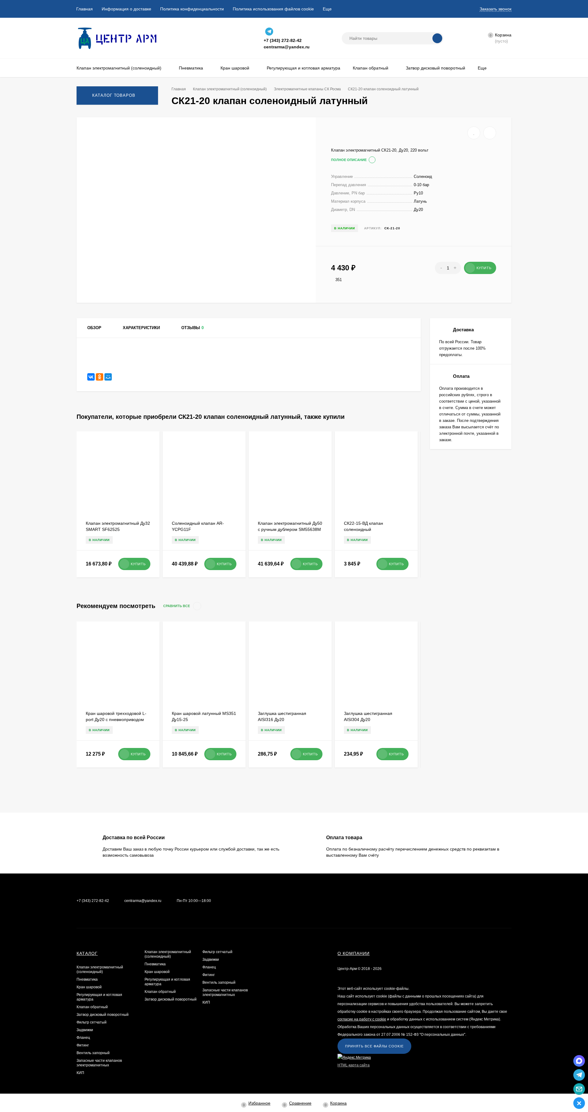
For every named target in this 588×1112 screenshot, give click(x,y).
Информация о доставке (126, 8)
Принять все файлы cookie (374, 1046)
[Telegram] (269, 32)
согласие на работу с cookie (361, 1019)
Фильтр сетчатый (92, 1022)
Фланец (83, 1037)
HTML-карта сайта (353, 1065)
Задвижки (85, 1030)
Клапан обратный (92, 1007)
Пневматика (87, 979)
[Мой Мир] (108, 377)
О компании (353, 953)
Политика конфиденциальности (192, 8)
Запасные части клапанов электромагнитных (99, 1062)
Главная (84, 8)
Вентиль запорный (93, 1053)
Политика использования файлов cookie (273, 8)
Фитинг (83, 1045)
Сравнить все (177, 606)
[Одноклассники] (99, 377)
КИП (80, 1073)
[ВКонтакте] (91, 377)
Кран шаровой (89, 987)
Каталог (87, 953)
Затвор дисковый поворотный (103, 1014)
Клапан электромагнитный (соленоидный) (100, 969)
